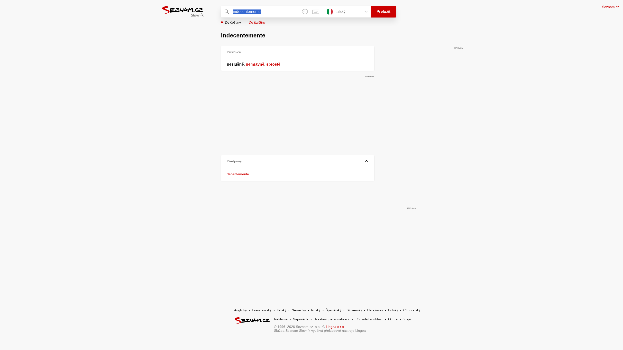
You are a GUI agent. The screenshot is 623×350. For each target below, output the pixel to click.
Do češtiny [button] (233, 22)
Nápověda (301, 319)
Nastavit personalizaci (332, 319)
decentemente (238, 174)
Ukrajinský (375, 310)
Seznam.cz (610, 7)
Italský (281, 310)
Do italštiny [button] (257, 22)
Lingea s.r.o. (335, 327)
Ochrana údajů (399, 319)
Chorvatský (412, 310)
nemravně (255, 64)
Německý (299, 310)
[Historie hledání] (305, 12)
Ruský (316, 310)
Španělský (333, 310)
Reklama (281, 319)
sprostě (273, 64)
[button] (297, 161)
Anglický (240, 310)
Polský (393, 310)
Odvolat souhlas (369, 319)
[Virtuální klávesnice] (315, 12)
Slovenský (354, 310)
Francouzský (262, 310)
